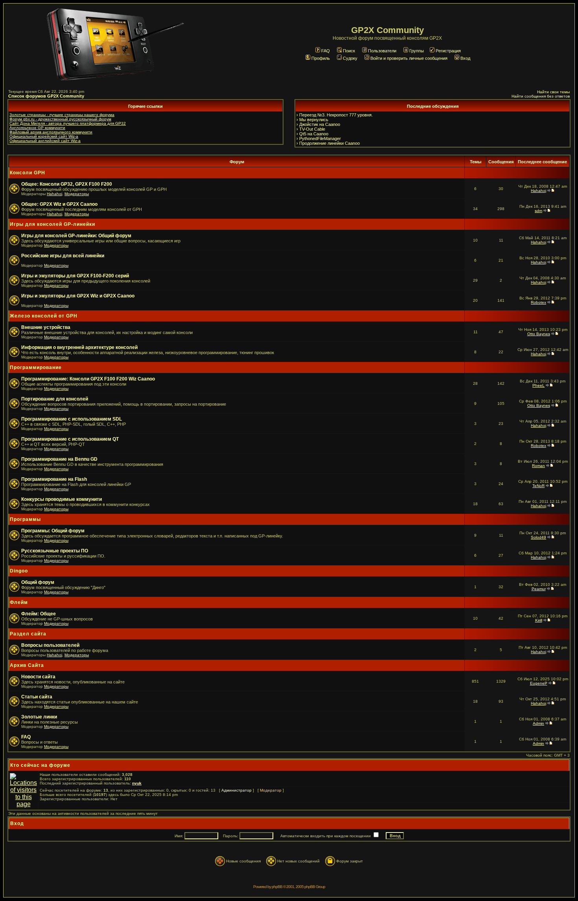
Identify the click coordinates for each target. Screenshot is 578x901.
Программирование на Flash (54, 479)
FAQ (325, 50)
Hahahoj (54, 194)
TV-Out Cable (312, 129)
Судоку (350, 58)
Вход (465, 58)
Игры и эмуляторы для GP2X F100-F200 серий (75, 276)
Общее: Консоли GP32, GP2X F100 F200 (66, 184)
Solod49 (538, 537)
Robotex (538, 302)
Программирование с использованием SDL (71, 419)
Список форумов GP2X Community (46, 96)
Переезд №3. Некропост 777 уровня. (336, 115)
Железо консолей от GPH (43, 316)
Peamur (539, 589)
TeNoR (538, 486)
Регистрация (448, 50)
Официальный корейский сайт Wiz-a (43, 136)
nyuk (137, 783)
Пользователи (382, 50)
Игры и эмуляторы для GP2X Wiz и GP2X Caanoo (77, 296)
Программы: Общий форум (53, 531)
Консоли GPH (27, 172)
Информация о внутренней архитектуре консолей (79, 347)
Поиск (349, 50)
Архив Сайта (27, 665)
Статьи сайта (36, 697)
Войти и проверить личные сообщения (408, 58)
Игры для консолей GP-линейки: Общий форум (76, 235)
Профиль (320, 58)
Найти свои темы (553, 92)
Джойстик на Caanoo (319, 124)
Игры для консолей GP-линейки (52, 224)
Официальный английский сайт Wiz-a (45, 140)
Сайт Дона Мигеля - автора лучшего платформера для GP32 (67, 123)
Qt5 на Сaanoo (313, 133)
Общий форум (37, 582)
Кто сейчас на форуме (40, 765)
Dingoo (19, 571)
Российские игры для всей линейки (62, 255)
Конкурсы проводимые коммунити (61, 499)
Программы (25, 519)
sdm (538, 211)
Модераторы (76, 194)
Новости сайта (38, 676)
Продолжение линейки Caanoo (329, 143)
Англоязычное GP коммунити (37, 128)
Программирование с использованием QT (70, 439)
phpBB (277, 886)
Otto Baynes (538, 334)
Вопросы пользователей (50, 645)
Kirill (538, 620)
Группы (416, 50)
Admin (538, 723)
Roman (538, 465)
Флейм (19, 602)
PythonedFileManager (320, 138)
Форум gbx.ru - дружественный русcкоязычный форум (60, 119)
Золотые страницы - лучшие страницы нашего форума (61, 115)
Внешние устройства (45, 327)
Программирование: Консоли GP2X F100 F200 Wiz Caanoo (88, 379)
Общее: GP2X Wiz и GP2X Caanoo (59, 204)
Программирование (36, 367)
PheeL (538, 385)
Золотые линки (39, 717)
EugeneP (538, 683)
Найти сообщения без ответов (541, 96)
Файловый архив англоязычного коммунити (50, 132)
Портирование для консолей (54, 399)
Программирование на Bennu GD (59, 459)
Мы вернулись (313, 119)
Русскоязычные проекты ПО (54, 551)
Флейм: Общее (38, 614)
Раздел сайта (28, 634)
